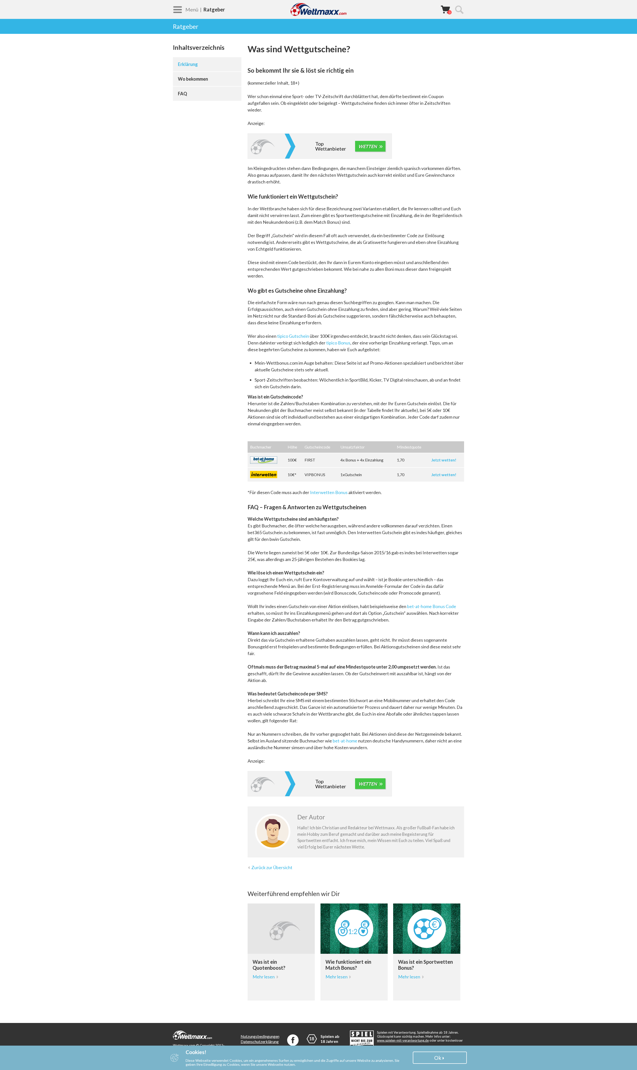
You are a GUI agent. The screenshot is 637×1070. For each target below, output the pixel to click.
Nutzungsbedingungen (260, 1036)
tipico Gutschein (293, 336)
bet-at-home (345, 740)
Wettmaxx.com (318, 9)
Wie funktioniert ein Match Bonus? (348, 965)
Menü (191, 9)
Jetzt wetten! (443, 459)
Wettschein (445, 9)
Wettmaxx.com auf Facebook (293, 1040)
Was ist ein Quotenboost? (269, 965)
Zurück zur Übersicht (271, 867)
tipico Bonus (338, 342)
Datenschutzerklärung (260, 1041)
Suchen (459, 9)
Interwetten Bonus (329, 492)
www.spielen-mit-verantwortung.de (403, 1040)
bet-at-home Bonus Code (431, 606)
